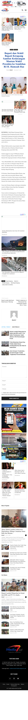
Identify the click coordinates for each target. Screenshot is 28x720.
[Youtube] (18, 678)
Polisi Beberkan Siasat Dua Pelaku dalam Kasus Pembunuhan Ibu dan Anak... (17, 608)
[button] (25, 10)
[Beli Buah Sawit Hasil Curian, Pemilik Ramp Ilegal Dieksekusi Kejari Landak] (5, 554)
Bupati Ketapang (9, 281)
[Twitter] (12, 73)
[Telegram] (19, 73)
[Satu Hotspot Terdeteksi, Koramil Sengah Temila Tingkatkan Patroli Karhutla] (5, 352)
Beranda (3, 13)
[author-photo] (14, 318)
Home (4, 684)
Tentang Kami (14, 685)
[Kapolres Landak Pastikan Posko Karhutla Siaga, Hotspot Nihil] (5, 631)
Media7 (11, 70)
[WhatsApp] (16, 73)
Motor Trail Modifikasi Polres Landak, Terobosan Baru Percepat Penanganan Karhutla (17, 624)
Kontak (7, 684)
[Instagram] (14, 678)
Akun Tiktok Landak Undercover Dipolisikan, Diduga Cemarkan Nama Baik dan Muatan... (13, 531)
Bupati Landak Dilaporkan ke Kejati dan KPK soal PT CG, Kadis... (12, 594)
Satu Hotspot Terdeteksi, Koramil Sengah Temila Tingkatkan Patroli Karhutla (17, 352)
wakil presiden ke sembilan (7, 284)
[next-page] (5, 358)
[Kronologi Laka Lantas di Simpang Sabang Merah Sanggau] (5, 569)
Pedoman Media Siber (15, 684)
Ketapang (15, 49)
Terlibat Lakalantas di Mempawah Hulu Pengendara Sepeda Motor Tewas (21, 303)
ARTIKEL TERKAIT (6, 327)
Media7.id (16, 281)
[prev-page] (2, 358)
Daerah (8, 13)
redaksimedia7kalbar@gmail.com (17, 668)
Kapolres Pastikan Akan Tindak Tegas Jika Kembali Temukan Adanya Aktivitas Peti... (18, 547)
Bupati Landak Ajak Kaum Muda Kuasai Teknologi (7, 301)
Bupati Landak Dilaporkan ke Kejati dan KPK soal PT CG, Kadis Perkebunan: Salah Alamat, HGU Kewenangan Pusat (18, 335)
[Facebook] (9, 73)
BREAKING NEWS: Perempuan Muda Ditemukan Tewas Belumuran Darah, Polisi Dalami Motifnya (17, 561)
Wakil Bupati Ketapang (15, 282)
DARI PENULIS (15, 327)
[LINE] (23, 73)
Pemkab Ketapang (5, 282)
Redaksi (22, 684)
